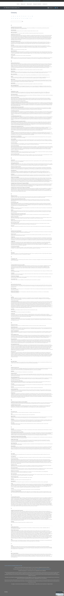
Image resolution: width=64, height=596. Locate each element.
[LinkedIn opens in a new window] (55, 8)
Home (18, 4)
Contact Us (45, 4)
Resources (29, 4)
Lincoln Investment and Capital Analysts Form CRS (31, 0)
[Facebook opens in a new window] (57, 8)
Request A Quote (36, 4)
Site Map (6, 591)
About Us (23, 4)
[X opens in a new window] (59, 8)
